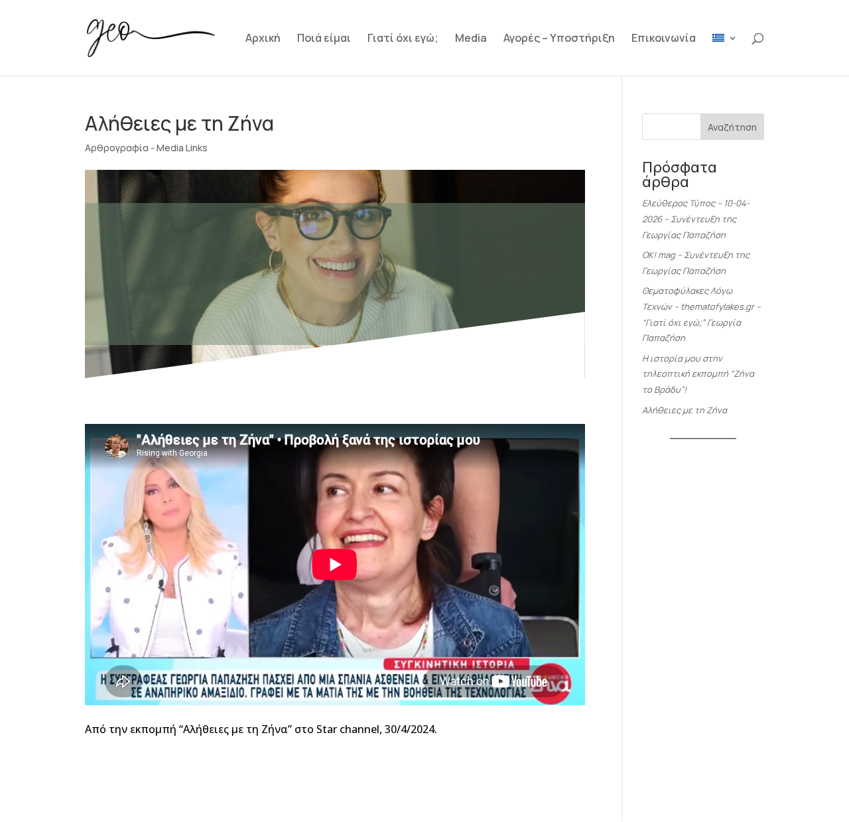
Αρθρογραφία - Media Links (146, 147)
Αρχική (263, 39)
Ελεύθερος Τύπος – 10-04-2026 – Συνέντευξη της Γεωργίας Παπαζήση (696, 219)
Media (471, 39)
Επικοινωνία (663, 39)
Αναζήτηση (732, 127)
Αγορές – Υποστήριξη (559, 39)
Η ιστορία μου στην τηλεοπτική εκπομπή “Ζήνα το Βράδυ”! (698, 374)
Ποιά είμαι (324, 39)
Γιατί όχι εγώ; (402, 39)
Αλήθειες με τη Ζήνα (684, 410)
